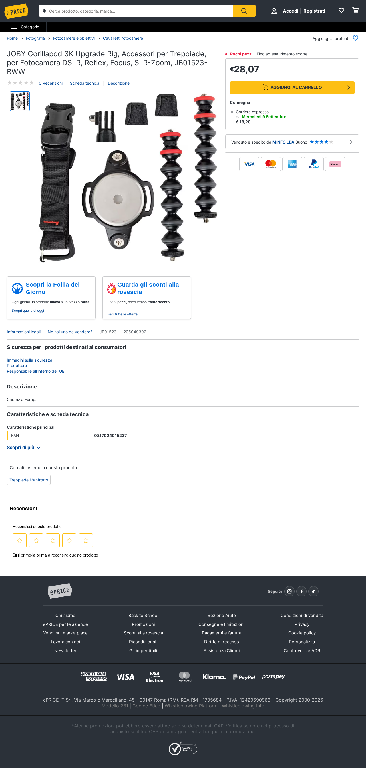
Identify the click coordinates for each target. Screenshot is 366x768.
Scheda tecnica (84, 83)
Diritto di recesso (221, 641)
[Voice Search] (44, 12)
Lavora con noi (65, 641)
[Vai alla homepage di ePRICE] (59, 591)
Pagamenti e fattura (221, 633)
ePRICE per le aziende (65, 624)
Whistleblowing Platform (191, 706)
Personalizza (302, 641)
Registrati (314, 11)
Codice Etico (146, 706)
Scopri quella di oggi (28, 310)
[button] (128, 178)
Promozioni (143, 624)
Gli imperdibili (143, 650)
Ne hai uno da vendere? (70, 331)
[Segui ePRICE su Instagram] (289, 591)
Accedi (290, 11)
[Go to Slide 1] (20, 101)
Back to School (143, 615)
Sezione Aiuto (222, 615)
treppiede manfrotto (28, 479)
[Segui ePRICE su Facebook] (301, 591)
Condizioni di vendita (302, 615)
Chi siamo (65, 615)
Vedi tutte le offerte (122, 314)
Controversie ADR (302, 650)
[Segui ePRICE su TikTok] (313, 591)
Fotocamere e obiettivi (74, 38)
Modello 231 (115, 706)
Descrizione (118, 83)
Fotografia (35, 38)
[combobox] (136, 11)
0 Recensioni (51, 83)
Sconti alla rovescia (143, 633)
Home (12, 38)
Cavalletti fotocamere (123, 38)
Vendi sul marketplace (65, 633)
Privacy (302, 624)
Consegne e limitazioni (221, 624)
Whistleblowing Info (243, 706)
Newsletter (65, 650)
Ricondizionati (143, 641)
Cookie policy (302, 633)
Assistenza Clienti (222, 650)
